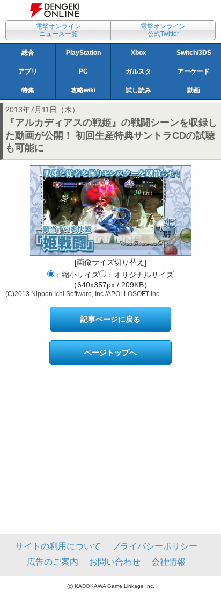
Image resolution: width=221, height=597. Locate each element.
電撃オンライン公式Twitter (163, 30)
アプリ (28, 71)
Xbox (138, 52)
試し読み (138, 90)
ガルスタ (138, 71)
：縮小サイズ (76, 274)
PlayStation (83, 52)
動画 (193, 90)
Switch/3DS (193, 52)
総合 (27, 52)
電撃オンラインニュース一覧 (58, 30)
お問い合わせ (115, 561)
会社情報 (168, 561)
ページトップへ (110, 352)
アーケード (194, 71)
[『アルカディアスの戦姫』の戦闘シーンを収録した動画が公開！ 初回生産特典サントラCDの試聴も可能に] (110, 210)
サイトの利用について (58, 546)
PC (83, 71)
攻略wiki (83, 90)
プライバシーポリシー (154, 546)
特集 (27, 90)
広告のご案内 (52, 561)
